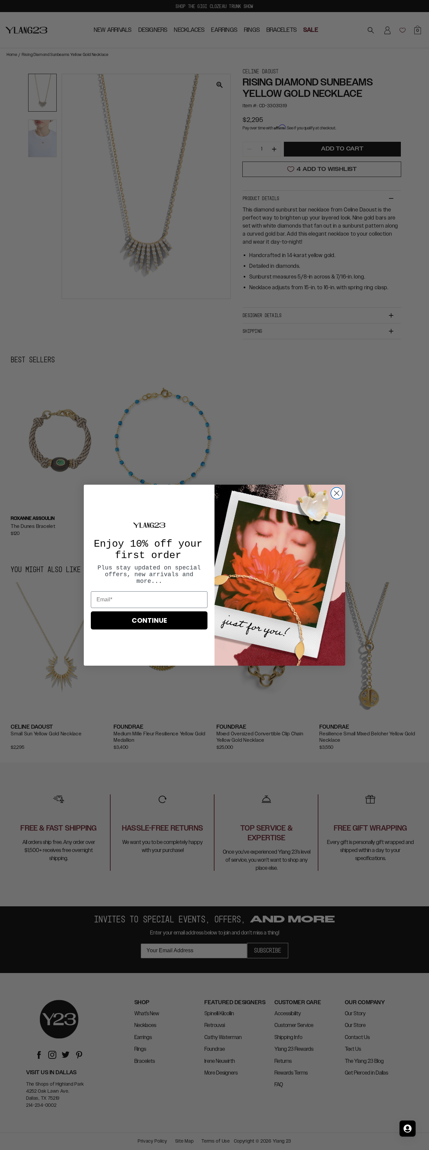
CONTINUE (149, 620)
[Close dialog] (337, 493)
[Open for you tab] (408, 1129)
